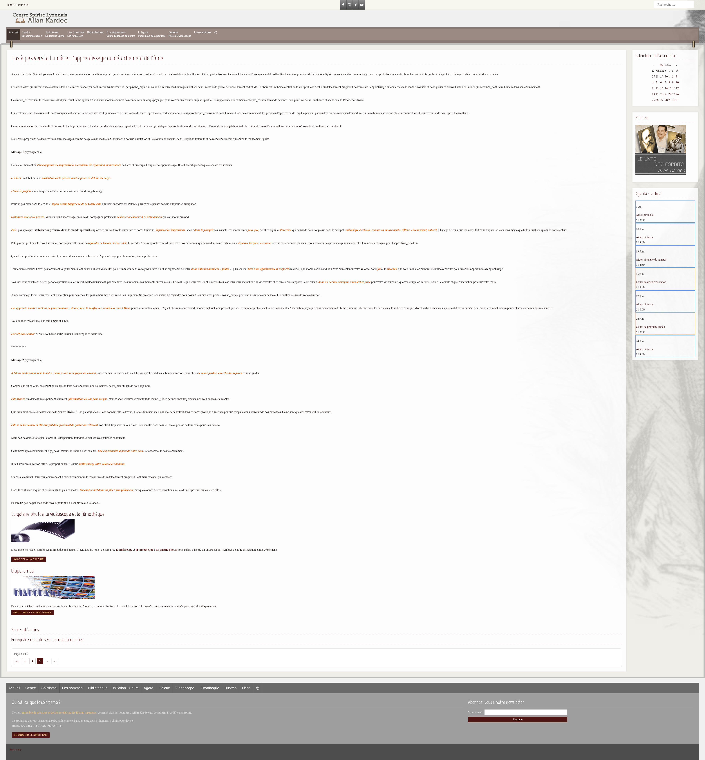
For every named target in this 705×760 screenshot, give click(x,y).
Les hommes (72, 688)
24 (677, 94)
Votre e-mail (475, 712)
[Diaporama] (53, 598)
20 (661, 94)
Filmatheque (209, 688)
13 (661, 88)
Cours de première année (650, 326)
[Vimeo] (355, 5)
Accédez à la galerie (28, 559)
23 (673, 94)
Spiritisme (49, 688)
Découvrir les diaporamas (32, 612)
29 (669, 100)
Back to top (15, 749)
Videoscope (184, 688)
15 (669, 88)
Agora (148, 688)
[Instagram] (349, 5)
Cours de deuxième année (651, 282)
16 (673, 88)
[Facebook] (343, 5)
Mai (662, 65)
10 (677, 82)
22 (669, 94)
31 (677, 100)
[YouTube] (362, 5)
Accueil (14, 688)
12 (657, 88)
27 (661, 100)
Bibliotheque (98, 688)
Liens (246, 688)
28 (666, 100)
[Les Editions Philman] (660, 173)
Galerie (164, 688)
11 (653, 88)
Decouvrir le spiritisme (31, 735)
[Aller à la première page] (17, 661)
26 (657, 100)
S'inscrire (518, 719)
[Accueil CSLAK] (37, 19)
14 (666, 88)
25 (653, 100)
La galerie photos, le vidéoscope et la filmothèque (57, 513)
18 (653, 94)
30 (673, 100)
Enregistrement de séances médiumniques (47, 639)
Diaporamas (22, 570)
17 (677, 88)
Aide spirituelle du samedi (651, 259)
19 (657, 94)
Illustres (231, 688)
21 (666, 94)
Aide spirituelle (645, 214)
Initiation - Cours (125, 688)
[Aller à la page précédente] (25, 661)
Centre (30, 688)
